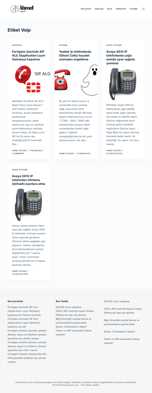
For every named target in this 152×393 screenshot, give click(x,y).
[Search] (143, 9)
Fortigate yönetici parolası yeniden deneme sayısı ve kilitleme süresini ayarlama (27, 334)
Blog (109, 9)
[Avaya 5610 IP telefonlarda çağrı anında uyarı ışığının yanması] (123, 84)
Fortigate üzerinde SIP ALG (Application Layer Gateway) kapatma (28, 55)
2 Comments (18, 153)
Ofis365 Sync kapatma (68, 307)
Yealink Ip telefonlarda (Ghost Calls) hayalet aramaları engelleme (75, 55)
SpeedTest (121, 9)
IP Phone (63, 45)
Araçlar (99, 9)
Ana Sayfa (86, 9)
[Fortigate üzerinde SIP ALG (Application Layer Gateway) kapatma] (29, 80)
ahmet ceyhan (31, 338)
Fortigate (17, 45)
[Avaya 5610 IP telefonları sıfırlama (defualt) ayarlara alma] (29, 205)
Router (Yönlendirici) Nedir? (71, 326)
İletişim (133, 9)
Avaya (109, 45)
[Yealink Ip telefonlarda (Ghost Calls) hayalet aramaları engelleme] (76, 80)
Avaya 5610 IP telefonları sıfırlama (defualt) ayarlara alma (28, 180)
